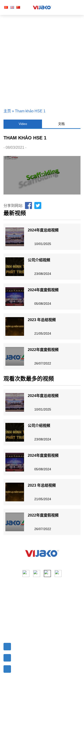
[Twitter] (38, 205)
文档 (61, 124)
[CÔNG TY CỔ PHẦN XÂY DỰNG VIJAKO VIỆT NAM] (42, 553)
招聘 (7, 626)
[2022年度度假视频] (14, 356)
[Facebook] (28, 205)
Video (23, 124)
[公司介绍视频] (14, 266)
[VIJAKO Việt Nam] (42, 8)
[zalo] (58, 573)
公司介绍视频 (39, 260)
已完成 (49, 609)
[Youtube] (36, 573)
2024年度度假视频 (43, 290)
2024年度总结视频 (43, 230)
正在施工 (51, 601)
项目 (7, 609)
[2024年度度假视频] (14, 296)
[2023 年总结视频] (14, 326)
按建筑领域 (53, 618)
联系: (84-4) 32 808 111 (32, 657)
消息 (7, 618)
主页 (7, 111)
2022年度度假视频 (43, 350)
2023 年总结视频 (42, 320)
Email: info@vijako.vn (31, 646)
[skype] (47, 573)
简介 (7, 601)
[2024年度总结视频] (14, 236)
